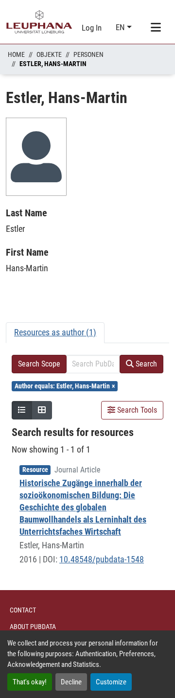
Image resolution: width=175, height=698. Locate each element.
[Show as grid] (42, 410)
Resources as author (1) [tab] (55, 332)
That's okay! (30, 682)
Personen (88, 54)
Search (145, 363)
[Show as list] (22, 410)
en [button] (121, 27)
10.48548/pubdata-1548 (101, 559)
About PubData (33, 626)
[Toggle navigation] (155, 27)
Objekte (49, 54)
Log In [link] (92, 28)
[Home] (39, 22)
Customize (111, 682)
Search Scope (39, 363)
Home (16, 54)
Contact (23, 610)
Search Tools (136, 410)
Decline (71, 682)
